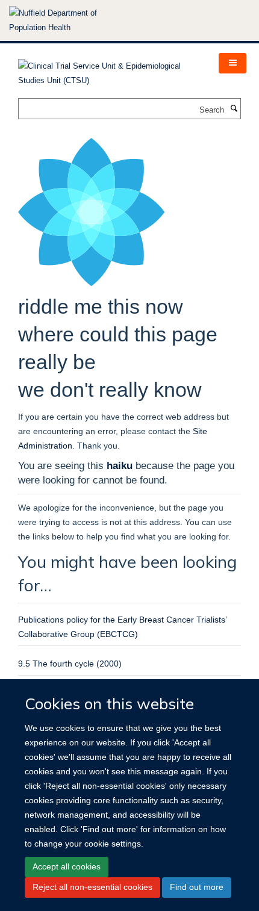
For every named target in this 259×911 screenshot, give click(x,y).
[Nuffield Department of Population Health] (69, 20)
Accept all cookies (67, 866)
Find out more (196, 887)
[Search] (233, 109)
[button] (232, 63)
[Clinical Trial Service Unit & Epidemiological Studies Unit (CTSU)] (109, 69)
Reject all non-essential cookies (92, 887)
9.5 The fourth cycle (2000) (70, 663)
